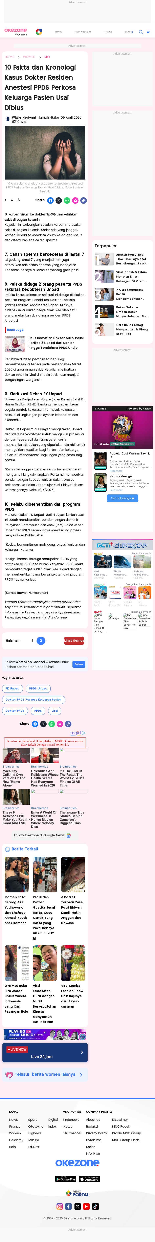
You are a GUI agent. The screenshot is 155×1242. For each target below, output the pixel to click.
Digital (53, 1119)
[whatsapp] (67, 200)
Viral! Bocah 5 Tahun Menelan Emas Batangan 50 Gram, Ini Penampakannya (131, 277)
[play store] (65, 1179)
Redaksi (92, 1126)
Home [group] (58, 32)
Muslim (33, 1140)
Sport (32, 1119)
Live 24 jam (42, 1056)
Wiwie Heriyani (24, 117)
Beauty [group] (129, 32)
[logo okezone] (77, 1163)
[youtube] (86, 1206)
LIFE (47, 56)
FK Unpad (12, 688)
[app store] (89, 1179)
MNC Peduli (121, 1126)
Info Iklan (93, 1153)
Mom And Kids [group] (83, 32)
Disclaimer (120, 1119)
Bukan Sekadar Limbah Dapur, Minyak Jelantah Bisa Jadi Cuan (132, 312)
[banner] (45, 1039)
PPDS (38, 710)
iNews (67, 1126)
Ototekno (35, 1126)
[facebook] (68, 1206)
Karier (90, 1147)
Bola (12, 1147)
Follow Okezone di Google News (39, 835)
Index (52, 1126)
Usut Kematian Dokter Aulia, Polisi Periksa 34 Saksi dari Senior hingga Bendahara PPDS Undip (56, 343)
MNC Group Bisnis (125, 1140)
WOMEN (29, 56)
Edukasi (34, 1147)
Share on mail (75, 200)
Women (15, 1133)
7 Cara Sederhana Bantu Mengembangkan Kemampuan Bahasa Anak (131, 294)
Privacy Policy (96, 1133)
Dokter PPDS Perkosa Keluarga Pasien (34, 699)
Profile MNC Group (126, 1133)
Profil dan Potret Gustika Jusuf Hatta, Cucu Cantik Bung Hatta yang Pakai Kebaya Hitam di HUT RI (44, 918)
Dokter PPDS (15, 710)
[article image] (104, 259)
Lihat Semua (74, 640)
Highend (34, 1133)
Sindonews (71, 1119)
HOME (9, 56)
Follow (79, 664)
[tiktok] (95, 1206)
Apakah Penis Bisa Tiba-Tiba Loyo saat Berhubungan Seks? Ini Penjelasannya (131, 259)
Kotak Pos (94, 1140)
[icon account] (8, 118)
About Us (93, 1119)
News (13, 1119)
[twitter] (77, 1206)
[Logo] (39, 32)
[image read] (15, 344)
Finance (15, 1126)
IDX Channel (72, 1133)
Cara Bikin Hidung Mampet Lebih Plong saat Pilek (132, 330)
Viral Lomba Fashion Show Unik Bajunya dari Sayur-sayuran (72, 996)
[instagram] (59, 1206)
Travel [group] (108, 32)
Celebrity (16, 1140)
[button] (132, 32)
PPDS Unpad (38, 688)
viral (55, 710)
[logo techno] (15, 32)
